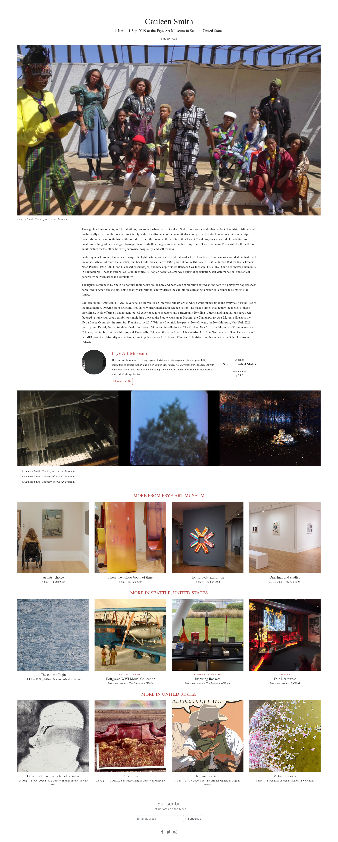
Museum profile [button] (122, 381)
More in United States (169, 694)
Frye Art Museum (129, 353)
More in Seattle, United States (169, 593)
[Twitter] (168, 832)
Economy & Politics (130, 674)
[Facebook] (162, 832)
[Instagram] (175, 832)
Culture (285, 674)
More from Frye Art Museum (169, 495)
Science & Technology (207, 674)
